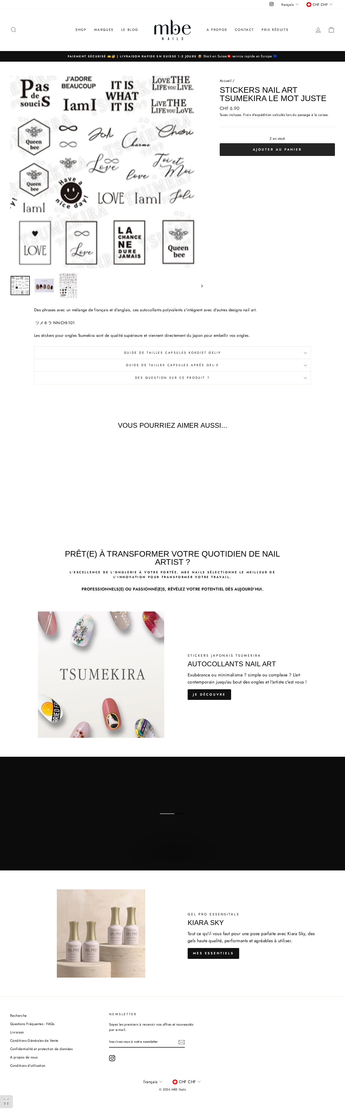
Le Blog (129, 29)
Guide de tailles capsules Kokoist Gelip (172, 352)
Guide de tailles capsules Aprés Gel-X (172, 365)
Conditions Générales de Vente (34, 1040)
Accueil (226, 80)
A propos (217, 29)
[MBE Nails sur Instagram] (112, 1058)
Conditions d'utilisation (27, 1065)
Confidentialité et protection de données (41, 1048)
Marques (104, 29)
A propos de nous (23, 1057)
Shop (81, 29)
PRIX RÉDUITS (275, 29)
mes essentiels (213, 953)
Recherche (18, 1015)
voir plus (172, 857)
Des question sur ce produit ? (172, 377)
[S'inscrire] (181, 1042)
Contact (244, 29)
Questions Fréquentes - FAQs (32, 1023)
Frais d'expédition (257, 114)
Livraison (17, 1032)
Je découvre (209, 694)
